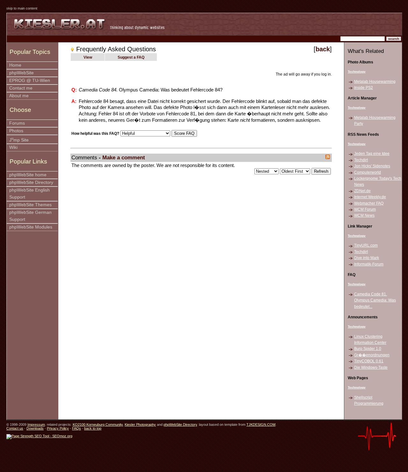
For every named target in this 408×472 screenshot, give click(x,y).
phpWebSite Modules (30, 227)
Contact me (21, 88)
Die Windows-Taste (371, 367)
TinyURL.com (366, 245)
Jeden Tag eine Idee (372, 153)
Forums (17, 123)
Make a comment (123, 158)
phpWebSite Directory (31, 182)
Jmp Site (19, 139)
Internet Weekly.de (370, 197)
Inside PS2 (363, 87)
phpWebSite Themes (30, 204)
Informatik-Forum (368, 264)
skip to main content (21, 8)
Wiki (13, 147)
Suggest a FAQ (131, 57)
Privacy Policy (58, 428)
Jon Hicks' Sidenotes (372, 166)
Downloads (35, 428)
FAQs (76, 428)
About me (19, 95)
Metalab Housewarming (375, 81)
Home (15, 65)
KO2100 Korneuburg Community (98, 424)
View (88, 57)
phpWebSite (21, 72)
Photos (16, 130)
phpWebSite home (28, 174)
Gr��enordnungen (372, 355)
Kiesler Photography (140, 424)
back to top (92, 428)
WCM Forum (365, 209)
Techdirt (361, 160)
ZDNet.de (362, 191)
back (323, 49)
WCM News (364, 215)
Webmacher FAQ (368, 203)
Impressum (36, 424)
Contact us (14, 428)
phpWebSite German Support (30, 216)
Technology (357, 71)
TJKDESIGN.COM (260, 424)
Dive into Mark (366, 258)
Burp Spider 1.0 (367, 348)
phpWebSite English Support (29, 194)
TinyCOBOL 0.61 (368, 361)
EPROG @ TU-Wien (29, 80)
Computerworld (367, 172)
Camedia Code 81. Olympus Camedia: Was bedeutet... (375, 300)
